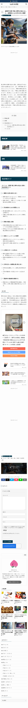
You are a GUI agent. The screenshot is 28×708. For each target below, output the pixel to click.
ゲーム (5, 644)
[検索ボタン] (26, 4)
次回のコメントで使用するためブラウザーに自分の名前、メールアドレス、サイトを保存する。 (14, 527)
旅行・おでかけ (7, 681)
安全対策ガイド (9, 123)
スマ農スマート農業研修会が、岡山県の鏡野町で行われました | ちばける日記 (18, 382)
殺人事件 (22, 458)
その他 (5, 650)
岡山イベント (7, 665)
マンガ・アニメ (7, 656)
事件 (8, 458)
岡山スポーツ (7, 670)
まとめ (8, 128)
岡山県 (18, 458)
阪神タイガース (7, 687)
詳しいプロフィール (14, 582)
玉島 (2, 460)
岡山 (14, 458)
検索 (25, 554)
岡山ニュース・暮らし (7, 15)
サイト (4, 521)
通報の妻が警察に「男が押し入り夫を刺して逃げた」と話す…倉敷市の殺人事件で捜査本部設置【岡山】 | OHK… (18, 147)
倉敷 (11, 458)
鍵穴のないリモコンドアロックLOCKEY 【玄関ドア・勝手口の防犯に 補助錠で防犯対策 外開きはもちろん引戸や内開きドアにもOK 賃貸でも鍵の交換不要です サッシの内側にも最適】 (14, 340)
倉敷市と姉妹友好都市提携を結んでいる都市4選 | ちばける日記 (18, 373)
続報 (6, 120)
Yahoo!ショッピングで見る (14, 352)
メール (5, 517)
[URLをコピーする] (25, 480)
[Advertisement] (14, 67)
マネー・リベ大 (7, 653)
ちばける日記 (14, 4)
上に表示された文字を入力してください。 (11, 533)
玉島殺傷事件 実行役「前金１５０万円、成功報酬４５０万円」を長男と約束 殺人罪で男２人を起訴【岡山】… (18, 167)
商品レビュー (7, 659)
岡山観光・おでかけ (8, 676)
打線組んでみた (7, 678)
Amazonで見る (14, 355)
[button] (3, 480)
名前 (4, 512)
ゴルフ (5, 647)
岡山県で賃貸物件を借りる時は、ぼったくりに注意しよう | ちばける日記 (18, 365)
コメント (5, 495)
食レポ (5, 690)
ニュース (4, 458)
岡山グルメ (6, 667)
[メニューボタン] (1, 4)
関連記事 (7, 118)
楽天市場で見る (14, 348)
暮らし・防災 (7, 684)
